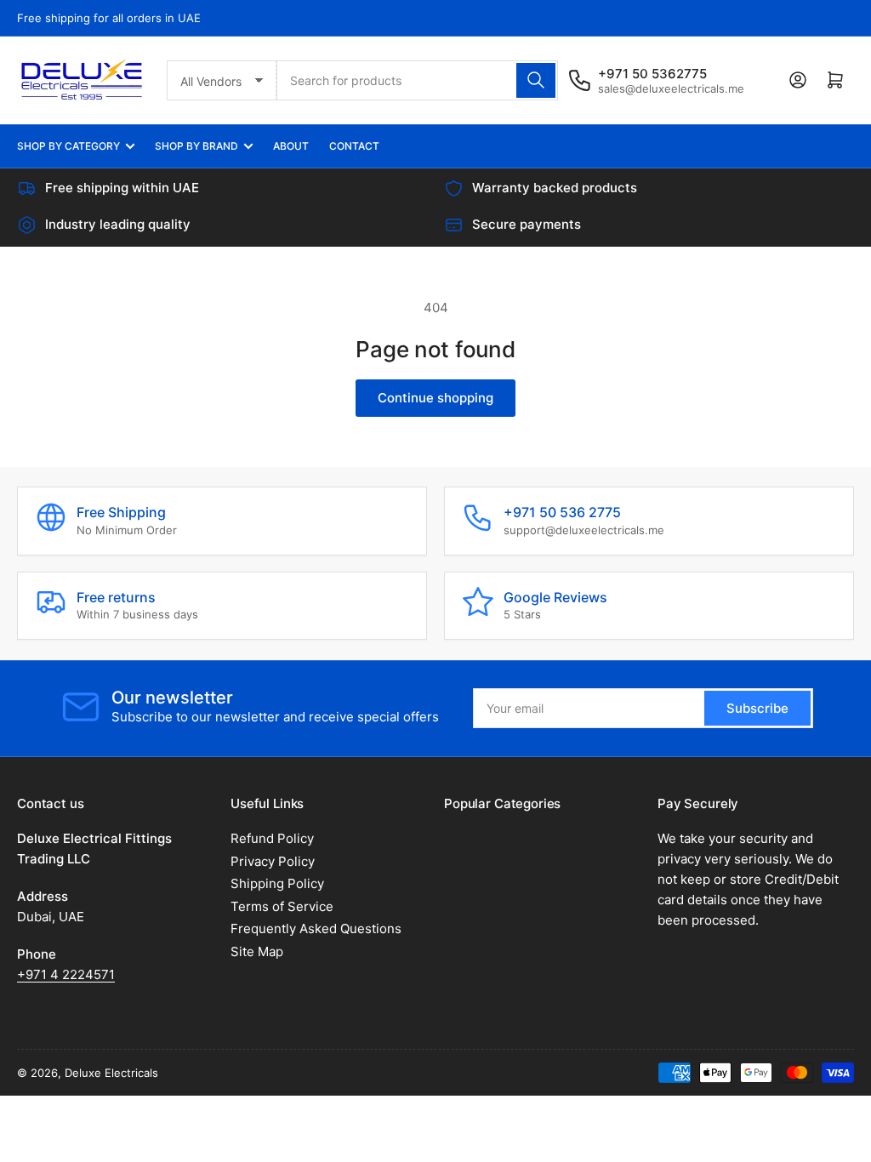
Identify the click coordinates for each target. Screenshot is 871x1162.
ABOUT (291, 146)
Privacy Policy (273, 861)
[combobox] (417, 80)
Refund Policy (272, 838)
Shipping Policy (277, 883)
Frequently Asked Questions (316, 928)
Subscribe (757, 708)
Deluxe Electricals (111, 1072)
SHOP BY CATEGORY (68, 146)
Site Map (257, 951)
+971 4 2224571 (66, 974)
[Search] (536, 80)
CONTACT (354, 146)
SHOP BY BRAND (196, 146)
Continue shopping (435, 398)
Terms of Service (282, 906)
